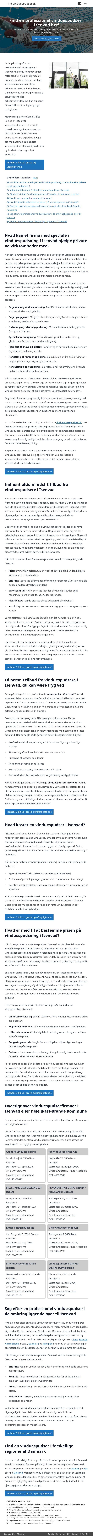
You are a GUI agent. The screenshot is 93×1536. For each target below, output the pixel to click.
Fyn (85, 1468)
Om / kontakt (60, 1534)
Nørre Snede (12, 1343)
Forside (51, 1534)
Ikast (75, 1339)
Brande (83, 1339)
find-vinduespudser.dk (68, 422)
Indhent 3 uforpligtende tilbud (46, 38)
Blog (69, 1534)
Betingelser (84, 1534)
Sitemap (75, 1534)
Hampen (48, 1343)
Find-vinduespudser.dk (21, 3)
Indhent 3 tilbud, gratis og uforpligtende (21, 164)
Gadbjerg (33, 1343)
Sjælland (18, 1472)
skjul (35, 177)
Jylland (75, 1468)
